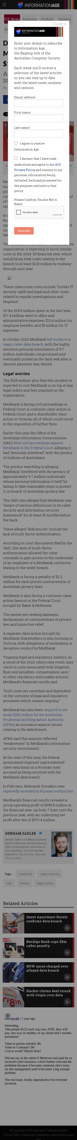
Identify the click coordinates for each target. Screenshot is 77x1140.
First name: (22, 112)
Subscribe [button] (24, 231)
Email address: (25, 97)
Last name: (22, 128)
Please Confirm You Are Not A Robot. (35, 202)
